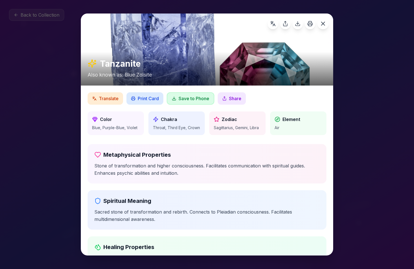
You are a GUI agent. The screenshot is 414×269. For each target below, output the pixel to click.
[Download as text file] (298, 23)
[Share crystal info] (285, 23)
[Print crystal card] (310, 23)
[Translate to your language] (273, 23)
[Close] (323, 23)
